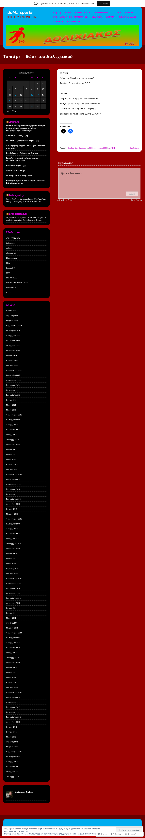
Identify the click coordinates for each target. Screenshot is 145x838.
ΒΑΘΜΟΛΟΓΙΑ (82, 12)
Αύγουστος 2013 (13, 662)
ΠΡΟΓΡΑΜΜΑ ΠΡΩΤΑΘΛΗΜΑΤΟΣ (70, 16)
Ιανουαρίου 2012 (13, 756)
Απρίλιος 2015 (12, 568)
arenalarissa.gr (18, 214)
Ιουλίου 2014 (11, 608)
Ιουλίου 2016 (11, 509)
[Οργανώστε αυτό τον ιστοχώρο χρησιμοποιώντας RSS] (7, 122)
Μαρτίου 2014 (12, 628)
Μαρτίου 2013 (12, 687)
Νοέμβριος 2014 (13, 588)
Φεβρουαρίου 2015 (14, 578)
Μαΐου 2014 (11, 618)
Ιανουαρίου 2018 (13, 419)
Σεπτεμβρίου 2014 (13, 598)
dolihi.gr (14, 122)
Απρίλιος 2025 (12, 360)
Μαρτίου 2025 (12, 365)
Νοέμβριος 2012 (13, 707)
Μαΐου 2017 (11, 459)
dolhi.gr (9, 248)
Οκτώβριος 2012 (13, 712)
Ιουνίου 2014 (11, 613)
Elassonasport (11, 258)
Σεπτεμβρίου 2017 (13, 439)
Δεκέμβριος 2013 (13, 642)
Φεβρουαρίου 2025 (14, 370)
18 (10, 100)
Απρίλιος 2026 (12, 315)
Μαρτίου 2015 (12, 573)
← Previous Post (64, 200)
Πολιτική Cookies (91, 833)
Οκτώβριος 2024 (13, 390)
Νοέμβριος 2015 (13, 533)
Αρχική (57, 12)
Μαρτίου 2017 (12, 469)
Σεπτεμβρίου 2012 (13, 717)
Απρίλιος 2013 (12, 682)
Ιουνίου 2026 (11, 310)
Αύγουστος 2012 (13, 722)
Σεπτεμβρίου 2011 (13, 776)
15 (32, 95)
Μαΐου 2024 (11, 405)
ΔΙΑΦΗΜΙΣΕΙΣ (101, 12)
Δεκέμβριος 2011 (13, 761)
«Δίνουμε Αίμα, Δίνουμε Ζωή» (19, 175)
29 (32, 106)
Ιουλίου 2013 (11, 667)
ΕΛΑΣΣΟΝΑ (10, 268)
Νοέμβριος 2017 (13, 429)
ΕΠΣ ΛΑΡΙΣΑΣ (11, 277)
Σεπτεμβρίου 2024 (13, 395)
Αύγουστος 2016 (13, 504)
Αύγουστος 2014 (13, 603)
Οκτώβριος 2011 (13, 771)
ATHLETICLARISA (13, 238)
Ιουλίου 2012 (11, 727)
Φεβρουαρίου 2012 (14, 751)
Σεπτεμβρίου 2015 (13, 543)
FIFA (8, 263)
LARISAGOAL (11, 287)
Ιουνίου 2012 (11, 732)
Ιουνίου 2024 (11, 400)
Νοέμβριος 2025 (13, 340)
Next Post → (136, 200)
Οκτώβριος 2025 (13, 345)
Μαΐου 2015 (11, 563)
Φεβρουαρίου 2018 (14, 414)
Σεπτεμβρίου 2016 (13, 499)
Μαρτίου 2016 (12, 514)
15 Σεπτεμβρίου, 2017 (98, 148)
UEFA (8, 292)
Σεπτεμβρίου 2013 (13, 657)
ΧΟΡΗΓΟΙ (58, 21)
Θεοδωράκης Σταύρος (77, 148)
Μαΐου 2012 (11, 737)
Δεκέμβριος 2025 (13, 335)
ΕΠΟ (8, 273)
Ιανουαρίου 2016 (13, 523)
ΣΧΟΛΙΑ (110, 16)
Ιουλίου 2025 (11, 355)
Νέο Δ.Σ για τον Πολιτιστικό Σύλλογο (22, 153)
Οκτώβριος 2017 (13, 434)
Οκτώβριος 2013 (13, 652)
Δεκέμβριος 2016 (13, 484)
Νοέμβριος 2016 (13, 489)
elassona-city (11, 253)
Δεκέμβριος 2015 (13, 528)
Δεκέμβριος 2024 (13, 380)
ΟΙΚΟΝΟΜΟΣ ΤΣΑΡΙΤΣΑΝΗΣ (17, 282)
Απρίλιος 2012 (12, 741)
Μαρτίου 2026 (12, 320)
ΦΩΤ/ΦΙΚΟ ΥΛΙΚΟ (128, 16)
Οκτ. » (14, 111)
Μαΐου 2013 (11, 677)
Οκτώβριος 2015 (13, 538)
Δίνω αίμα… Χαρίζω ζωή (17, 135)
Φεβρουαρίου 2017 (14, 474)
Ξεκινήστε (104, 3)
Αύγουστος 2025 (13, 350)
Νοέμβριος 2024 (13, 385)
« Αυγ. (8, 111)
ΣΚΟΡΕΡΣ (97, 16)
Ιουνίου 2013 (11, 672)
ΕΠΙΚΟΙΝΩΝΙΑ (74, 21)
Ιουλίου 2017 (11, 449)
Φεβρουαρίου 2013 (14, 692)
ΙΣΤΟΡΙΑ (117, 12)
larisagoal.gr (16, 195)
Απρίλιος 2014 (12, 623)
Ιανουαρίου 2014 (13, 637)
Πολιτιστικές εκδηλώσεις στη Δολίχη (22, 140)
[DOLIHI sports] (72, 45)
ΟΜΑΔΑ (129, 12)
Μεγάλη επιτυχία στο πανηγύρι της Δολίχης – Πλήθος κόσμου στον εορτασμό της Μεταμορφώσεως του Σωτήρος (26, 128)
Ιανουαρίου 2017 (13, 479)
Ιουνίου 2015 (11, 558)
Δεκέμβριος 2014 (13, 583)
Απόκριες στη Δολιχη (15, 170)
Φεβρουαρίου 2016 (14, 519)
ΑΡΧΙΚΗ (112, 148)
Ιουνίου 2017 (11, 454)
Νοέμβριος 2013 (13, 647)
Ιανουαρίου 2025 (13, 375)
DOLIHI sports (20, 12)
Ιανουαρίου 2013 (13, 697)
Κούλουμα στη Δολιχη (15, 165)
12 (15, 95)
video (68, 12)
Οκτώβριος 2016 (13, 494)
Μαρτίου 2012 (12, 746)
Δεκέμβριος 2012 (13, 702)
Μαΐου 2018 (11, 410)
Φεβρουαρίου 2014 (14, 632)
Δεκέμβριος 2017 (13, 424)
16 (38, 95)
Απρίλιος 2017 (12, 464)
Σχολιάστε (134, 148)
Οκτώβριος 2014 (13, 593)
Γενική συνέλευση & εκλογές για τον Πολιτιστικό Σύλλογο (22, 159)
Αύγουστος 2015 (13, 548)
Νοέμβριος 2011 (13, 766)
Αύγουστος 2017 (13, 444)
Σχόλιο (132, 194)
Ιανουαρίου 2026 (13, 330)
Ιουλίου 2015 (11, 553)
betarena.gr (10, 243)
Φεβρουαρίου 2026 (14, 325)
